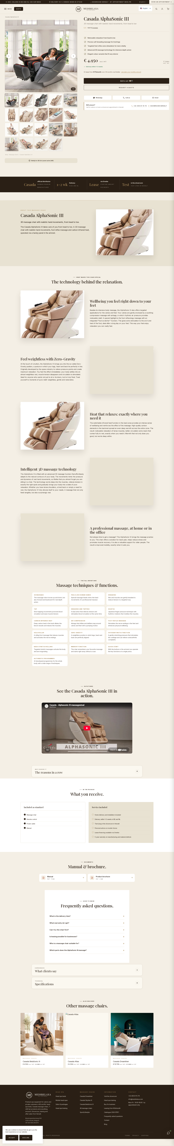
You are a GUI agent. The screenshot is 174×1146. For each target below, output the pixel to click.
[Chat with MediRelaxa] (168, 1133)
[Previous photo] (8, 56)
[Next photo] (73, 56)
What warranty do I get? (59, 923)
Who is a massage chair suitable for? (64, 943)
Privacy (135, 1135)
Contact (106, 1120)
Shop (6, 154)
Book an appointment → (162, 2)
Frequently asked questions (113, 1116)
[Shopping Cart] (168, 9)
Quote (18, 9)
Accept (12, 1137)
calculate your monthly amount (131, 72)
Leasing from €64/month (112, 1108)
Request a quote (126, 87)
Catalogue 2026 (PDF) (111, 1112)
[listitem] (12, 100)
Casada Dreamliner (86, 1096)
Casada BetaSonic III (86, 1104)
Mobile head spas (62, 1100)
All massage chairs (86, 1108)
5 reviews (95, 28)
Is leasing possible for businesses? (63, 937)
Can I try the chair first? (59, 930)
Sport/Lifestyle (85, 1112)
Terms (127, 1135)
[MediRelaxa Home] (87, 8)
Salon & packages (62, 1104)
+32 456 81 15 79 (140, 106)
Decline (25, 1137)
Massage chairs (13, 154)
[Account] (162, 9)
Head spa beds (61, 1096)
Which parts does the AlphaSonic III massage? (68, 950)
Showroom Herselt (158, 106)
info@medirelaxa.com (135, 1099)
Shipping (145, 1135)
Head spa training (61, 1108)
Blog (105, 1124)
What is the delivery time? (60, 916)
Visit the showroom (110, 1096)
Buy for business (109, 1104)
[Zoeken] (156, 9)
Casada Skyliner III (86, 1100)
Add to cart (124, 81)
